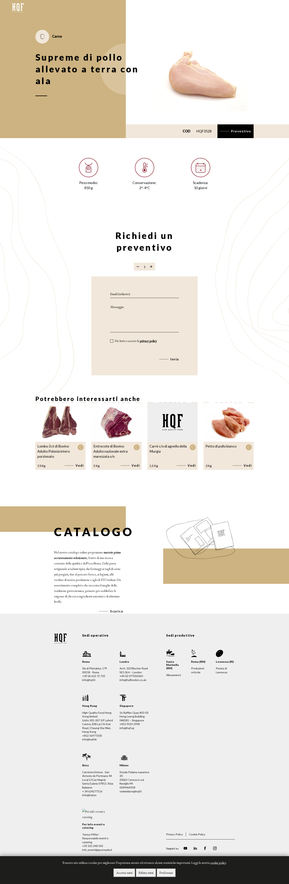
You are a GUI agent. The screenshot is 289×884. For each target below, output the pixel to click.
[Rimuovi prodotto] (138, 267)
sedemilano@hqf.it (131, 791)
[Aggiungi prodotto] (151, 267)
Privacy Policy (174, 834)
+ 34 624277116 (92, 791)
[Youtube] (185, 849)
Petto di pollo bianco (221, 446)
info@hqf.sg (127, 728)
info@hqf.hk (89, 739)
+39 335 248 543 (92, 846)
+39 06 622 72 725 (93, 676)
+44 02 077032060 (131, 676)
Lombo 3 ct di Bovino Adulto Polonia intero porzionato (53, 451)
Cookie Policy (197, 834)
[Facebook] (205, 849)
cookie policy (218, 863)
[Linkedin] (195, 849)
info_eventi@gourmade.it (97, 849)
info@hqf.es (89, 795)
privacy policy (148, 341)
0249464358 (127, 787)
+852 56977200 (92, 735)
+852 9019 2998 (130, 724)
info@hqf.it (89, 680)
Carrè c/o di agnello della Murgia (168, 448)
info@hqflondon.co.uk (133, 680)
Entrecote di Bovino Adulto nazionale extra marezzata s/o (110, 451)
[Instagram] (215, 849)
